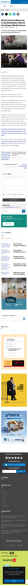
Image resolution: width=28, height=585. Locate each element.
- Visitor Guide (4, 494)
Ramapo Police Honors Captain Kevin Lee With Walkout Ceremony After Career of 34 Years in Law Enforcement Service (14, 532)
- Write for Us (4, 499)
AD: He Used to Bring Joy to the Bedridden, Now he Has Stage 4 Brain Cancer (19, 154)
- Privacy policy (4, 505)
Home (2, 9)
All (2, 238)
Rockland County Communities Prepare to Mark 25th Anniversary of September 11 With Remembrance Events (13, 526)
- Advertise (3, 501)
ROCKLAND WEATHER (13, 6)
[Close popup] (23, 568)
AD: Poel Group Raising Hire (10, 164)
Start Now (8, 223)
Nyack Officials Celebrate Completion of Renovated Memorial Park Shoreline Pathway (13, 516)
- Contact (3, 503)
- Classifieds (4, 492)
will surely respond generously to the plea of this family (13, 141)
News (7, 9)
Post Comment (13, 199)
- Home (2, 489)
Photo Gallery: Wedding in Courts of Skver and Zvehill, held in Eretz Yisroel (14, 521)
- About (3, 496)
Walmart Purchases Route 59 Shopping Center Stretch (19, 274)
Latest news (8, 238)
